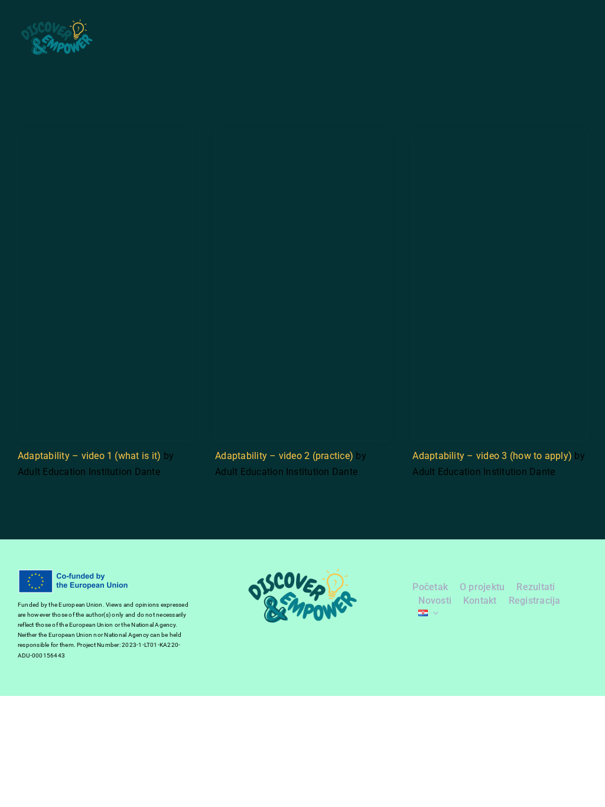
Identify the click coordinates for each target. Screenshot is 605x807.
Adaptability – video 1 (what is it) (89, 455)
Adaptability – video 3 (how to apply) (492, 455)
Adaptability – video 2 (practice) (284, 455)
